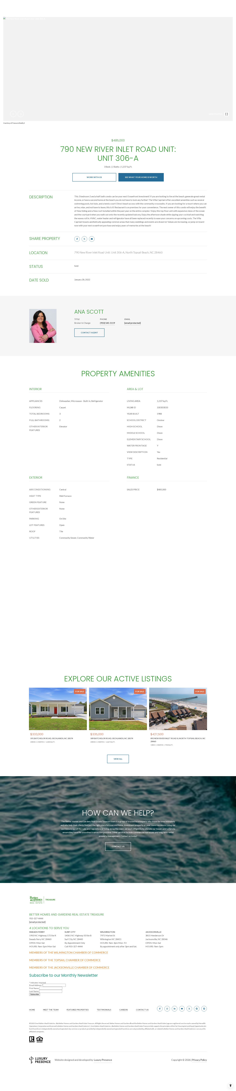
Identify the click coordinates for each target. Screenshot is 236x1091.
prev (13, 114)
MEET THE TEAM (50, 1010)
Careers (123, 1010)
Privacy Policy (199, 1059)
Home (32, 1010)
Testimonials (104, 1010)
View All (118, 759)
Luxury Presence (103, 1059)
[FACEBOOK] (160, 1008)
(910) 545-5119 (107, 323)
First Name (34, 988)
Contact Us (118, 846)
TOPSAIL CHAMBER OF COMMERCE (77, 960)
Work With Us (94, 177)
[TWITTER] (189, 1008)
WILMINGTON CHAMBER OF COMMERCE (81, 952)
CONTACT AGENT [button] (89, 332)
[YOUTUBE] (182, 1008)
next (20, 114)
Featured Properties (78, 1010)
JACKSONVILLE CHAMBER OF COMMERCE (81, 967)
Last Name (34, 991)
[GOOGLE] (196, 1008)
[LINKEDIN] (174, 1008)
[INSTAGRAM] (167, 1008)
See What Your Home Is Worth (141, 177)
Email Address (36, 985)
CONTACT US (142, 1010)
